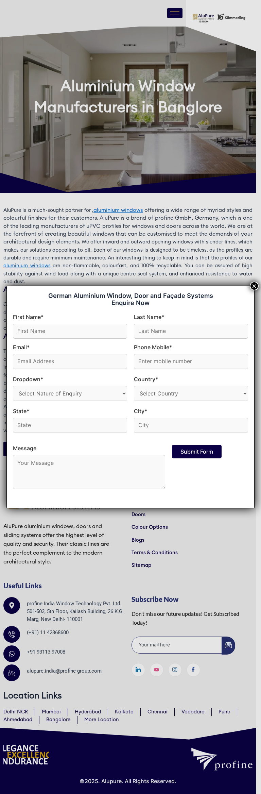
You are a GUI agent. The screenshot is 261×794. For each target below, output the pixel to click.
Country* (146, 379)
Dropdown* (28, 379)
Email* (21, 347)
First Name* (28, 317)
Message (24, 448)
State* (21, 411)
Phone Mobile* (153, 347)
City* (140, 411)
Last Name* (149, 317)
